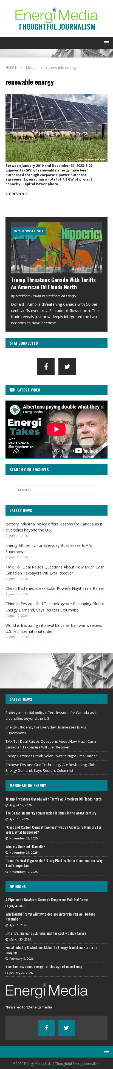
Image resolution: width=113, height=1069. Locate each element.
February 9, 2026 (21, 958)
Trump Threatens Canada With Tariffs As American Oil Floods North (53, 283)
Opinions (18, 886)
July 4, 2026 (17, 906)
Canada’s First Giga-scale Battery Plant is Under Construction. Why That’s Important (53, 863)
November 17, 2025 (23, 872)
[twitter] (67, 366)
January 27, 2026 (21, 973)
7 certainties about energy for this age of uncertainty (43, 966)
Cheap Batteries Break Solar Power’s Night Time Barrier (55, 588)
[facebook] (46, 366)
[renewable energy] (56, 159)
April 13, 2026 (19, 819)
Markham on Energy (28, 785)
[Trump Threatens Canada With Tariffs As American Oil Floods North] (56, 247)
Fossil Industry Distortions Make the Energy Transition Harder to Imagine (51, 949)
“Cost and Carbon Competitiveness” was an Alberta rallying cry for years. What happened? (53, 829)
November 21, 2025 (23, 852)
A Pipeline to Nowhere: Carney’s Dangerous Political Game (46, 899)
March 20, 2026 (20, 939)
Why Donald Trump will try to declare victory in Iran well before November (50, 916)
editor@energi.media (34, 1007)
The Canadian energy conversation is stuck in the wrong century (50, 813)
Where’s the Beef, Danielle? (25, 846)
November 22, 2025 (23, 838)
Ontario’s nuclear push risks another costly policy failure (45, 933)
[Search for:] (57, 490)
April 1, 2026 (18, 925)
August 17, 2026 (20, 805)
